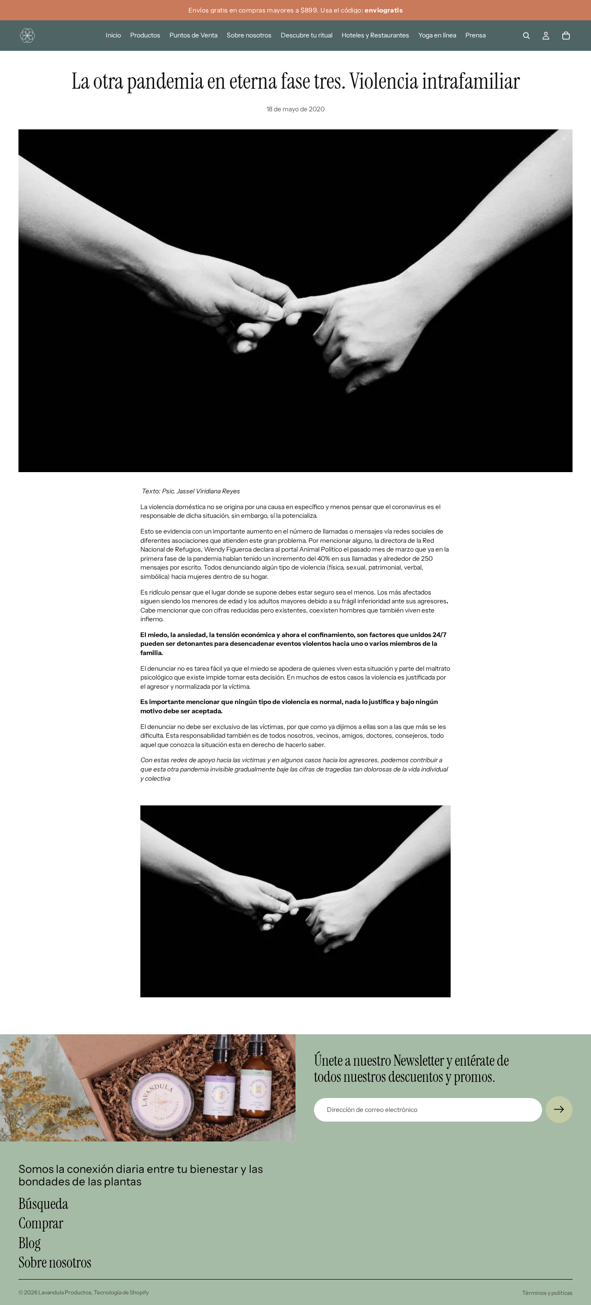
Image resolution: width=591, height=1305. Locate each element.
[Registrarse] (559, 1109)
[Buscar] (526, 35)
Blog (29, 1243)
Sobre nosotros (54, 1262)
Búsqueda (43, 1204)
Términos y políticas (547, 1292)
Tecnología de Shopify (121, 1292)
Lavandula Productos (64, 1292)
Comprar (40, 1223)
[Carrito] (566, 35)
